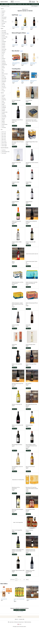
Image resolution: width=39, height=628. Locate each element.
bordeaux (3, 44)
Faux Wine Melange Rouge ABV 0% (33, 63)
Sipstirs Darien (4, 1)
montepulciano (4, 64)
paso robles (4, 32)
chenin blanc (4, 116)
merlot (3, 96)
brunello (3, 67)
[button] (19, 616)
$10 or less (4, 131)
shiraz (3, 101)
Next (27, 579)
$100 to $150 (4, 142)
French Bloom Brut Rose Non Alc (15, 63)
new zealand (4, 17)
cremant (3, 90)
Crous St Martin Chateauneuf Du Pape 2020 (16, 81)
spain (3, 20)
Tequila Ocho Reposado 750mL (24, 27)
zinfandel (3, 102)
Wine (23, 4)
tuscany (3, 60)
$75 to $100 (4, 141)
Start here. (21, 611)
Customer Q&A (21, 619)
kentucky (3, 84)
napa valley (4, 30)
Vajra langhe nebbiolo (33, 26)
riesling (3, 113)
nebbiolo (3, 110)
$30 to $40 (4, 136)
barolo (3, 66)
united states (4, 21)
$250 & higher (4, 145)
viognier (3, 119)
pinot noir (3, 98)
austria (3, 12)
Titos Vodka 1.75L (24, 80)
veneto (3, 70)
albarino (3, 121)
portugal (3, 26)
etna (3, 55)
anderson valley (4, 36)
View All (20, 15)
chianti (3, 53)
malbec (3, 104)
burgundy (3, 46)
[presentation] (13, 21)
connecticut (4, 87)
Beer (29, 4)
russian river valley (5, 33)
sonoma (3, 35)
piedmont (3, 58)
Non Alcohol (20, 4)
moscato (3, 118)
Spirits (26, 4)
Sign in (19, 609)
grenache (3, 109)
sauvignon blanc (4, 112)
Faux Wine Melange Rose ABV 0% (24, 63)
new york (3, 86)
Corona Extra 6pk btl (17, 598)
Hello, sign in (33, 1)
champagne (4, 41)
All (2, 4)
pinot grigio (4, 115)
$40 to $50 (4, 138)
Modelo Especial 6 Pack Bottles (32, 598)
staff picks (4, 150)
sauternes (3, 61)
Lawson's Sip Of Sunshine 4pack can (33, 81)
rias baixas (4, 76)
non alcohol (4, 153)
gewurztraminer (4, 124)
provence (3, 47)
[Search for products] (30, 2)
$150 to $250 (4, 144)
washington (4, 81)
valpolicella (4, 63)
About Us (16, 619)
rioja (3, 72)
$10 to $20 (4, 133)
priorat (3, 75)
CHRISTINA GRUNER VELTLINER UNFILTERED (33, 45)
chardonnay (4, 99)
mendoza (3, 43)
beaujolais (3, 50)
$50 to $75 (4, 139)
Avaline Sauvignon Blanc (24, 45)
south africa (4, 18)
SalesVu (24, 626)
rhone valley (4, 49)
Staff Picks (6, 4)
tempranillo (4, 107)
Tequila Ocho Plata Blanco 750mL (15, 27)
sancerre (3, 52)
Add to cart (14, 103)
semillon (3, 122)
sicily (3, 56)
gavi (2, 69)
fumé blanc (4, 127)
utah (3, 89)
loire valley (4, 38)
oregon (3, 83)
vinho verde (4, 80)
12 (24, 579)
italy (3, 15)
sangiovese (4, 105)
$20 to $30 (4, 134)
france (3, 14)
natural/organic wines (5, 151)
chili (2, 24)
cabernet (3, 95)
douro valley (4, 78)
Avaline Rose (14, 44)
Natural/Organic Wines (12, 4)
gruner (3, 125)
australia (3, 23)
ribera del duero (5, 73)
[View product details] (18, 92)
